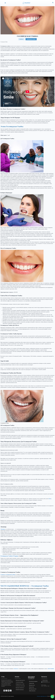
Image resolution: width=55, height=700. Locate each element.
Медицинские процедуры (20, 689)
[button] (5, 3)
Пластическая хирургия (33, 681)
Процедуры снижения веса (20, 687)
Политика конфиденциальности (42, 696)
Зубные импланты (32, 690)
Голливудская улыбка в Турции (9, 556)
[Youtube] (8, 690)
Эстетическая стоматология (20, 685)
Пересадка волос (32, 685)
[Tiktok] (10, 690)
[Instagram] (6, 690)
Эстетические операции (19, 682)
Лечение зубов (31, 683)
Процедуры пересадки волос (20, 680)
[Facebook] (4, 690)
